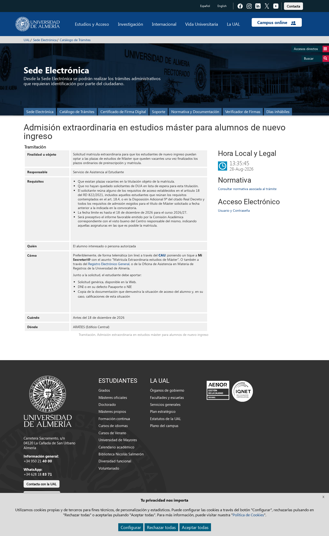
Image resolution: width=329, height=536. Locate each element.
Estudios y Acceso (92, 24)
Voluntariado (109, 468)
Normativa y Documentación (195, 111)
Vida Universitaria (201, 24)
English (222, 6)
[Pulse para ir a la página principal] (37, 24)
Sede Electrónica (45, 40)
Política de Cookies (248, 514)
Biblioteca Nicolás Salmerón (121, 454)
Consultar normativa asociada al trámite (247, 188)
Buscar (309, 58)
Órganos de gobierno (167, 390)
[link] (293, 5)
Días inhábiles (278, 111)
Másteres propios (112, 411)
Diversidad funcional (115, 461)
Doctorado (107, 404)
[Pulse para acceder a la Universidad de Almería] (48, 400)
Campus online (273, 22)
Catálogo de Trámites (75, 40)
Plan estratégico (163, 411)
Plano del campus (164, 425)
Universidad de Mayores (118, 439)
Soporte (158, 111)
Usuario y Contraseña (234, 210)
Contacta (293, 6)
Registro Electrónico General (108, 264)
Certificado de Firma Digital (123, 111)
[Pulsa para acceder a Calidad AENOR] (230, 391)
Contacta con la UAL (41, 484)
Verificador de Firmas (242, 111)
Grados (104, 390)
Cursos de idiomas (113, 425)
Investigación (130, 24)
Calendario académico (116, 447)
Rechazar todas (161, 527)
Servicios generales (165, 404)
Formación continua (114, 418)
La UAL (233, 24)
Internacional (164, 24)
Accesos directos (306, 48)
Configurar (131, 527)
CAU (161, 255)
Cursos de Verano (112, 432)
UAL (27, 40)
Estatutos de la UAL (165, 418)
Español (205, 6)
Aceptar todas (195, 527)
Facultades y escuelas (167, 397)
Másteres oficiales (113, 397)
